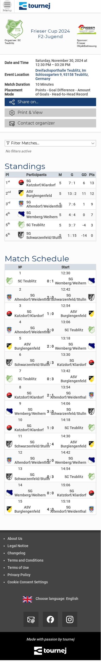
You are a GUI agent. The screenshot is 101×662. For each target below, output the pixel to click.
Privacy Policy (18, 575)
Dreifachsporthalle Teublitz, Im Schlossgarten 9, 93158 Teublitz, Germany (62, 74)
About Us (14, 538)
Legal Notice (17, 546)
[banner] (34, 6)
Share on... (23, 102)
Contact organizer (32, 123)
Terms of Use (18, 567)
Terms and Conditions (25, 560)
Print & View (26, 112)
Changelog (16, 553)
